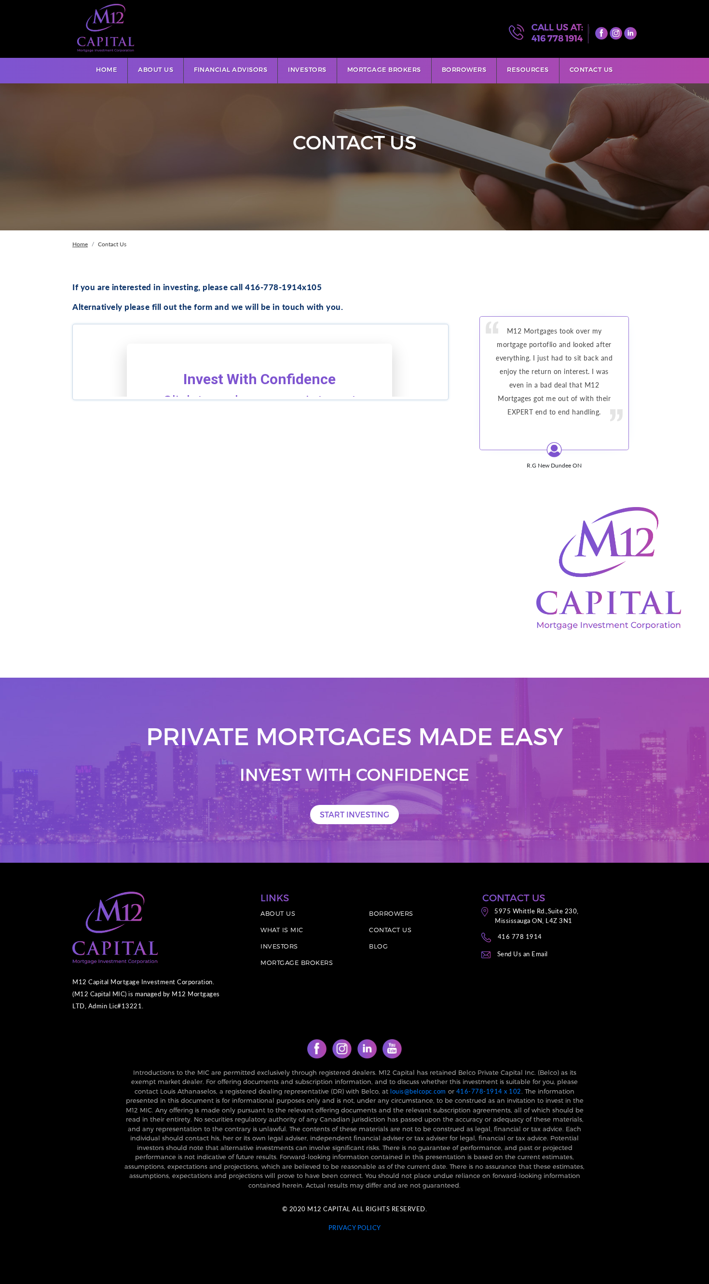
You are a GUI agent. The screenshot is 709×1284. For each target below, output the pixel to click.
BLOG (378, 946)
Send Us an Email (522, 954)
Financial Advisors (230, 69)
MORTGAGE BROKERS (296, 962)
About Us (155, 69)
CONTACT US (390, 930)
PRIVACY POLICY (354, 1227)
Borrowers (464, 69)
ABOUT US (277, 913)
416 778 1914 (557, 38)
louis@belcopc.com (418, 1091)
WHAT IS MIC (281, 930)
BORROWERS (391, 913)
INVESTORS (279, 946)
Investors (307, 69)
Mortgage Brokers (384, 69)
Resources (528, 69)
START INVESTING (354, 814)
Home (106, 69)
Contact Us (591, 69)
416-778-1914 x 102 (488, 1091)
